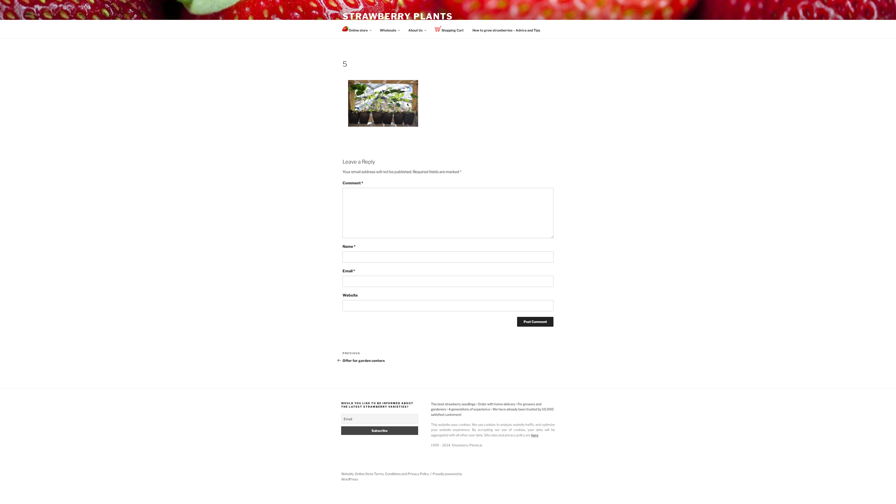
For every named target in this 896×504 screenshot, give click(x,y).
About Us (415, 30)
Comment (353, 183)
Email (349, 271)
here (534, 435)
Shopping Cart (452, 30)
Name (349, 246)
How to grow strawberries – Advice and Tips (506, 30)
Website (350, 295)
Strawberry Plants (398, 16)
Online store (358, 30)
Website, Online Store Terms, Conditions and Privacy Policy (385, 474)
